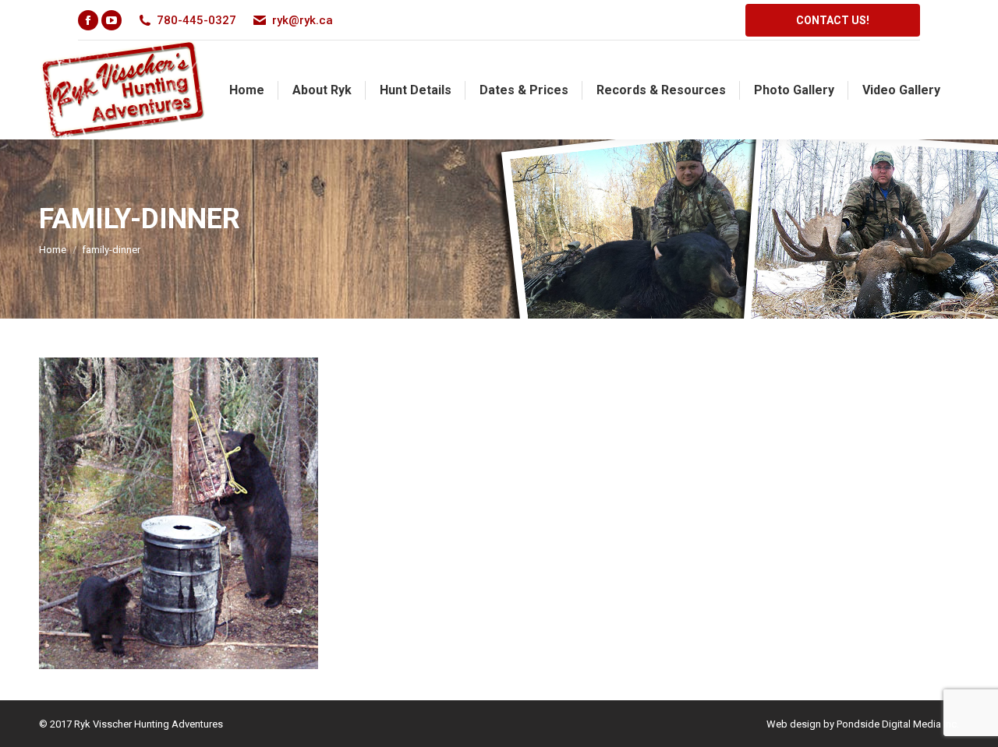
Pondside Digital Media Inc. (898, 724)
